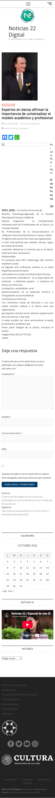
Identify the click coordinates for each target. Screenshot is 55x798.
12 (34, 567)
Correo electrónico (12, 433)
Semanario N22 (44, 779)
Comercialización (10, 709)
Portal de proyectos (11, 699)
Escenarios (23, 128)
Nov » (11, 591)
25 (27, 580)
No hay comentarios (31, 123)
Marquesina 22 (11, 779)
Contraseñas (27, 779)
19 (34, 573)
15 (7, 573)
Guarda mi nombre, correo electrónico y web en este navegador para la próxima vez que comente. (26, 475)
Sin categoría (8, 104)
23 (14, 580)
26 (34, 580)
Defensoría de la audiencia (14, 685)
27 (40, 580)
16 (14, 573)
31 (21, 586)
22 (7, 580)
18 (27, 573)
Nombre (6, 416)
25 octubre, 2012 (10, 123)
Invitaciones (7, 713)
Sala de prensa (8, 689)
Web (4, 449)
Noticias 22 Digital (22, 31)
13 (40, 567)
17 (21, 573)
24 (21, 580)
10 (21, 567)
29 (7, 586)
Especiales (27, 783)
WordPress (6, 792)
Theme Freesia (40, 789)
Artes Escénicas (11, 128)
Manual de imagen (10, 704)
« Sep (4, 591)
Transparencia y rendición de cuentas (19, 694)
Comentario (8, 374)
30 (14, 586)
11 (27, 567)
